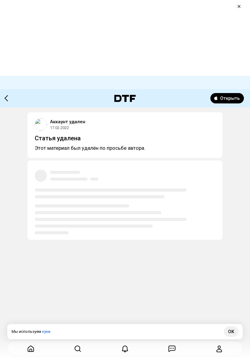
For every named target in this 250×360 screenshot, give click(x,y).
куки (46, 331)
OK (231, 331)
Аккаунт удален (67, 121)
